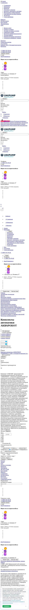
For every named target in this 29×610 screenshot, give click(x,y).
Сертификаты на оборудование (12, 14)
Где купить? (4, 478)
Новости (3, 472)
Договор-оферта (8, 35)
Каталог (3, 460)
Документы (4, 468)
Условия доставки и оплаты (11, 31)
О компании (7, 5)
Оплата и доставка (6, 465)
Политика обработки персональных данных (13, 561)
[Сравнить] (4, 344)
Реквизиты (7, 7)
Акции (2, 462)
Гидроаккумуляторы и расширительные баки (13, 298)
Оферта (3, 562)
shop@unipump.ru (5, 56)
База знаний (4, 470)
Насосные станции (6, 297)
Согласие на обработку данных (12, 38)
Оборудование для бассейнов (9, 305)
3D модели (7, 15)
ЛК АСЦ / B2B (5, 469)
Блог (2, 463)
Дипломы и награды (9, 9)
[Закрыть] (2, 210)
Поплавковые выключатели (8, 313)
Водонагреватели (5, 301)
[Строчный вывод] (3, 339)
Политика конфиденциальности (13, 33)
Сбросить (8, 431)
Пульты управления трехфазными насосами (13, 310)
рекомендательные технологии (9, 571)
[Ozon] (5, 67)
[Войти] (1, 202)
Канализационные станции (8, 304)
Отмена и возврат (9, 29)
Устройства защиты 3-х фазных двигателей (12, 314)
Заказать (3, 356)
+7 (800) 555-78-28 (6, 50)
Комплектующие (5, 303)
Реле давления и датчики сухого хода (11, 311)
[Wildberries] (5, 69)
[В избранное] (4, 341)
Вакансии (6, 8)
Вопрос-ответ (7, 28)
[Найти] (2, 108)
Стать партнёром (8, 17)
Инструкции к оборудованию (12, 12)
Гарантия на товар (9, 32)
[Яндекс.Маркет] (5, 64)
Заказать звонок (5, 53)
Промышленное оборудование (9, 300)
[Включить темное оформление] (3, 93)
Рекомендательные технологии (12, 36)
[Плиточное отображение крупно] (1, 339)
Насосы (3, 295)
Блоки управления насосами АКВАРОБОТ (12, 308)
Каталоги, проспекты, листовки (12, 11)
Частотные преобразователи (8, 315)
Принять (6, 606)
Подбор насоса (5, 475)
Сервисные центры (6, 479)
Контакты (3, 476)
